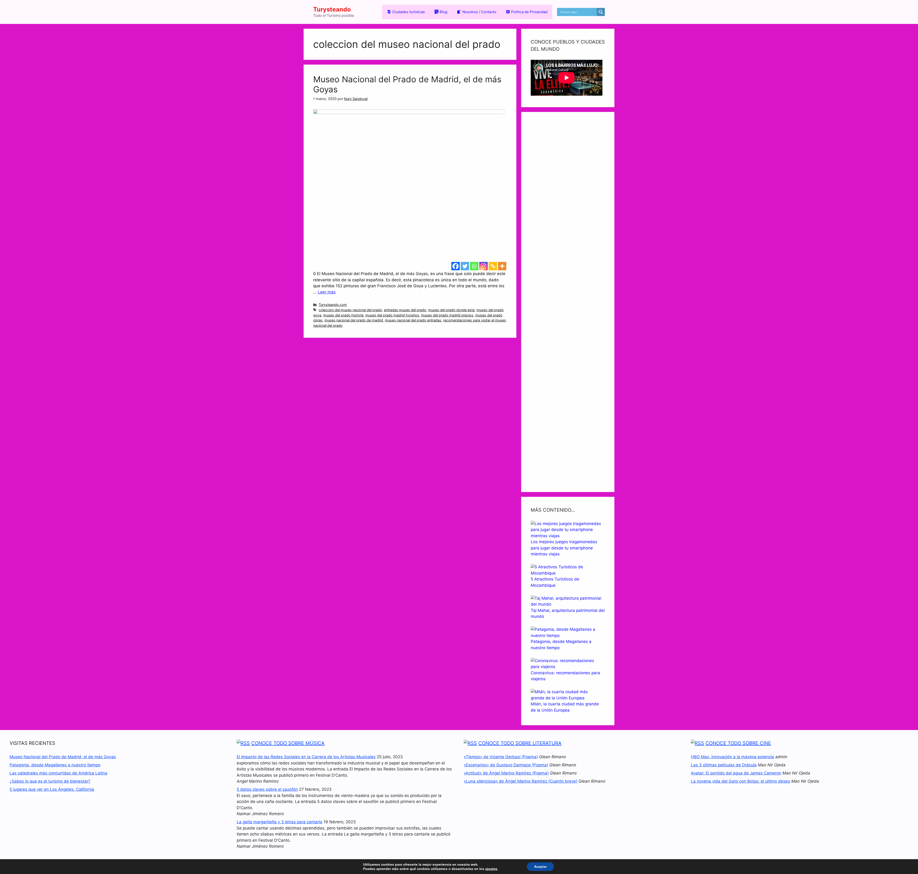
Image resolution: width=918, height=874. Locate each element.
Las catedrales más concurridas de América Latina (58, 773)
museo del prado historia (343, 315)
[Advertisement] (568, 302)
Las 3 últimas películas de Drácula (724, 765)
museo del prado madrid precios (447, 315)
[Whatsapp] (474, 266)
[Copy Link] (493, 266)
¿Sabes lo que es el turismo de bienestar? (50, 781)
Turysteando (332, 9)
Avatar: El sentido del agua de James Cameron (736, 773)
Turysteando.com (333, 305)
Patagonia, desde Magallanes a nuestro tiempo (55, 765)
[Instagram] (483, 266)
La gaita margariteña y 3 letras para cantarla (279, 821)
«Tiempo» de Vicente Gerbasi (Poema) (501, 756)
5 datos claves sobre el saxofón (267, 789)
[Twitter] (465, 266)
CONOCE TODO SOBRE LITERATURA (520, 743)
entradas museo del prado (405, 310)
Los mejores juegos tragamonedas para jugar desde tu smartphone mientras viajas (564, 547)
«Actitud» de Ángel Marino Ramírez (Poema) (506, 773)
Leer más (327, 292)
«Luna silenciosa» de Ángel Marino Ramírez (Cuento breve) (520, 781)
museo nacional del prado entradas (413, 320)
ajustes (491, 869)
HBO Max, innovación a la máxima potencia (732, 756)
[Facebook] (455, 266)
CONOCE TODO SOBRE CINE (738, 743)
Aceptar (540, 866)
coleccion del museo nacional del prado (350, 310)
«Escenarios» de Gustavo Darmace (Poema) (506, 765)
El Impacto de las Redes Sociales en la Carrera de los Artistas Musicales (306, 756)
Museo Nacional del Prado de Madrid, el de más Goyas (63, 756)
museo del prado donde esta (451, 310)
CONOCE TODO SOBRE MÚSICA (288, 743)
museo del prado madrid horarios (392, 315)
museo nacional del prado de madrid (353, 320)
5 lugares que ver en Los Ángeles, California (52, 789)
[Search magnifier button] (601, 12)
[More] (502, 266)
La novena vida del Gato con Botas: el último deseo (740, 781)
